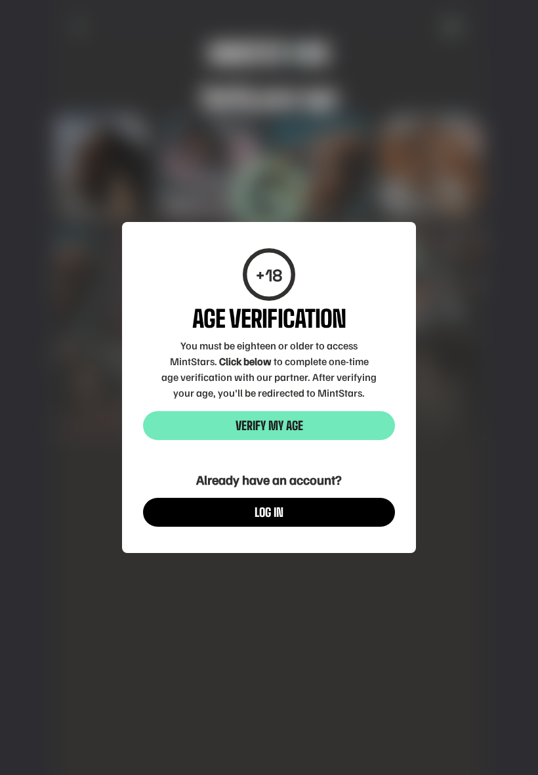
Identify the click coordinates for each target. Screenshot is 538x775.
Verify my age (269, 425)
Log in (269, 512)
